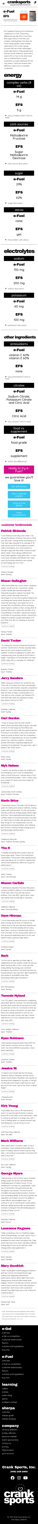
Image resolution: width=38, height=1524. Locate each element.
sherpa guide (8, 1415)
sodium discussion (16, 288)
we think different (9, 1429)
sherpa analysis (9, 1419)
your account (8, 1453)
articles (5, 1392)
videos (5, 1388)
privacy (5, 1446)
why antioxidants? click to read (17, 378)
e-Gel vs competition (11, 1336)
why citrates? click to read (19, 421)
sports (5, 1399)
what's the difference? (17, 461)
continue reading (8, 566)
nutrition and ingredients (13, 1346)
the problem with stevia (18, 240)
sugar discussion (15, 203)
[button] (3, 3)
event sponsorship (10, 1440)
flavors (5, 1343)
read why (20, 1319)
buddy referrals (9, 1433)
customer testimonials (12, 1339)
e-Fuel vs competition (11, 1364)
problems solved (9, 1402)
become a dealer (9, 1436)
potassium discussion (17, 325)
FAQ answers (8, 1450)
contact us (6, 1443)
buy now (6, 1350)
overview (6, 1333)
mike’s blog (7, 1395)
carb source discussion (18, 163)
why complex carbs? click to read (18, 116)
